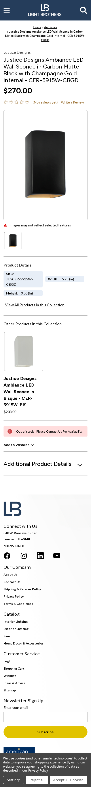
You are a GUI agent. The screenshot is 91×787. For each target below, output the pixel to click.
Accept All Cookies (68, 780)
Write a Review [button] (72, 102)
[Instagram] (23, 555)
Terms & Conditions (18, 604)
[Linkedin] (40, 555)
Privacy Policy (14, 596)
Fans (7, 636)
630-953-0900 (14, 546)
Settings (14, 780)
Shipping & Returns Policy (22, 589)
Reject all (37, 780)
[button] (7, 10)
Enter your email (16, 707)
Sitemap (10, 690)
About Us (10, 574)
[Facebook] (7, 555)
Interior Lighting (16, 621)
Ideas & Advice (14, 683)
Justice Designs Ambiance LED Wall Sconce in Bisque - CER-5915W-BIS (20, 391)
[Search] (83, 10)
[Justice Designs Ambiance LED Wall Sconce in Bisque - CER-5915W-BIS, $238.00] (23, 351)
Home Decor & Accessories (24, 643)
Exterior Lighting (16, 629)
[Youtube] (56, 555)
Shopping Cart (14, 668)
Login (7, 661)
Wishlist (10, 676)
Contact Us (12, 582)
